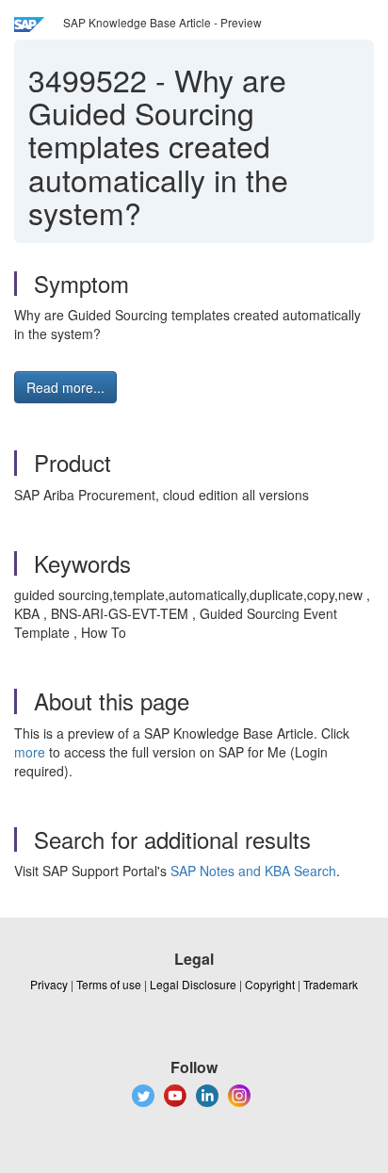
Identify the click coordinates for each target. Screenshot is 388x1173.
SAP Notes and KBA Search (253, 870)
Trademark (330, 984)
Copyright (270, 984)
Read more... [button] (65, 387)
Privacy (49, 984)
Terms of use (108, 984)
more (29, 751)
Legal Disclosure (193, 984)
